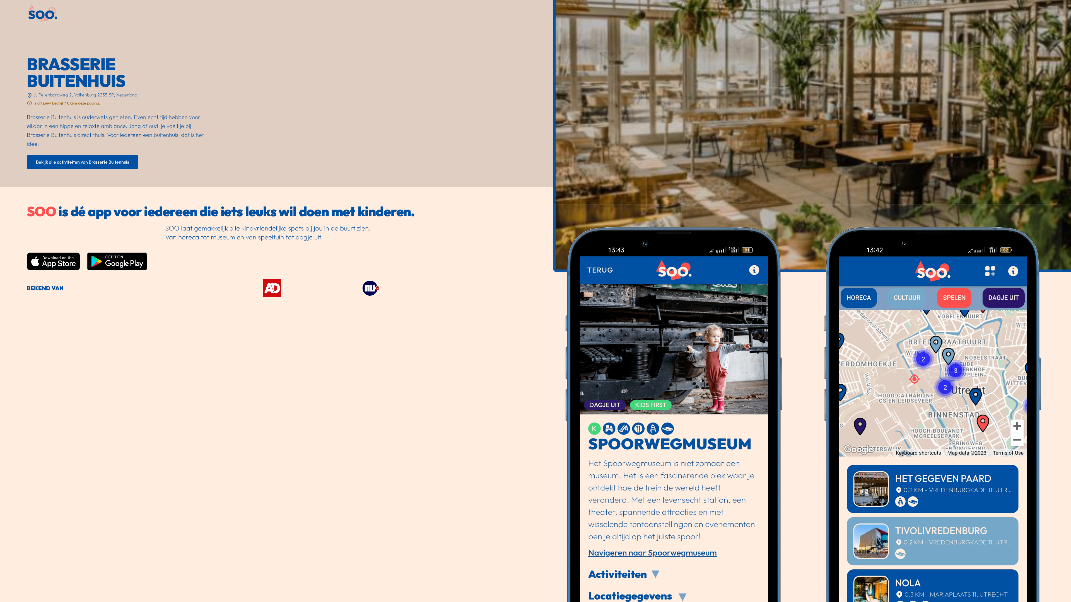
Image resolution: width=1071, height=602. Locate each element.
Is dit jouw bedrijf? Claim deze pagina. (66, 103)
